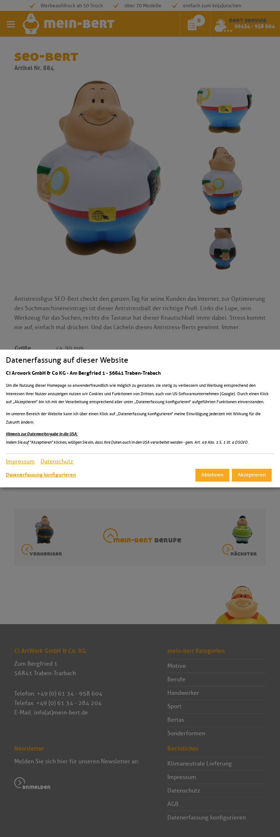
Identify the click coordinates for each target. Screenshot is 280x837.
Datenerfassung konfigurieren (41, 474)
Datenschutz (56, 461)
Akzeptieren (252, 475)
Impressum (20, 461)
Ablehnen (212, 475)
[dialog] (140, 418)
